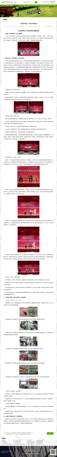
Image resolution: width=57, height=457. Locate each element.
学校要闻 (15, 5)
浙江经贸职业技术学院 (31, 441)
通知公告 (11, 5)
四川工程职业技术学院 (40, 440)
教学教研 (24, 5)
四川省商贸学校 (30, 440)
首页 (3, 5)
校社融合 (41, 5)
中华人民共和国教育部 (17, 441)
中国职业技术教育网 (31, 444)
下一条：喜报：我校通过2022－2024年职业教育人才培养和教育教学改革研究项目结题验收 (19, 434)
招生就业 (32, 5)
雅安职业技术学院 (39, 444)
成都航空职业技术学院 (40, 441)
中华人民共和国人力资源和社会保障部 (19, 444)
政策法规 (49, 5)
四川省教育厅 (5, 441)
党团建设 (20, 5)
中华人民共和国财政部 (17, 440)
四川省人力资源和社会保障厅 (7, 444)
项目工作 (36, 5)
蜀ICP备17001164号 (5, 452)
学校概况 (7, 5)
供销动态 (45, 5)
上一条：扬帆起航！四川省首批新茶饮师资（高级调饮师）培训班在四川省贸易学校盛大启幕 (19, 432)
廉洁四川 (4, 440)
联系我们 (53, 5)
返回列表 (50, 433)
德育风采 (28, 5)
